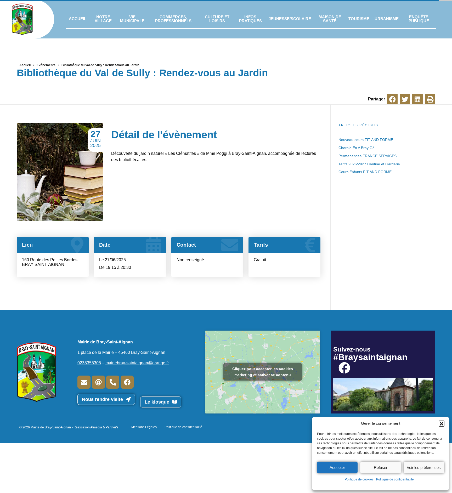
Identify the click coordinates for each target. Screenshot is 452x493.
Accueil (25, 65)
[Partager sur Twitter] (405, 99)
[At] (98, 382)
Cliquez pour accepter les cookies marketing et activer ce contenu (262, 372)
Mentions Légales (144, 427)
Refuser (380, 467)
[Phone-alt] (112, 382)
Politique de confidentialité (395, 479)
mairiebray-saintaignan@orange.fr (137, 363)
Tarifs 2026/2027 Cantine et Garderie (369, 164)
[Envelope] (84, 382)
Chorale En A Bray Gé (356, 148)
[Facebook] (127, 382)
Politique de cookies (359, 479)
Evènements (46, 65)
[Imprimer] (430, 99)
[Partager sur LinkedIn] (417, 99)
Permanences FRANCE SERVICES (367, 156)
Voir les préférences (424, 467)
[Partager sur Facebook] (392, 99)
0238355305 (89, 363)
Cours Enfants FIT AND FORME (365, 172)
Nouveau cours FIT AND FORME (365, 140)
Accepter (337, 467)
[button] (441, 423)
